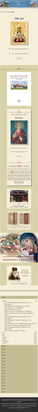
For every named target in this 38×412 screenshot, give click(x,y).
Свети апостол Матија (19, 148)
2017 (3, 370)
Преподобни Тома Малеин (19, 49)
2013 (3, 383)
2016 (3, 373)
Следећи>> (26, 166)
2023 (3, 352)
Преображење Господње (12, 309)
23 (12, 179)
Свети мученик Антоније (19, 151)
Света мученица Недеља (20, 53)
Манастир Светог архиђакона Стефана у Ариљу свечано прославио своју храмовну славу (18, 313)
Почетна (3, 12)
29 (16, 182)
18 (19, 176)
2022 (3, 355)
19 (22, 176)
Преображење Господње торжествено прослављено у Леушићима (17, 307)
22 (9, 179)
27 (26, 179)
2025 (3, 346)
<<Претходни (12, 166)
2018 (3, 367)
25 (19, 179)
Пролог (19, 58)
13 (26, 172)
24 (16, 179)
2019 (3, 364)
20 (26, 176)
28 (29, 179)
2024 (3, 349)
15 (9, 176)
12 (22, 172)
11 (19, 172)
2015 (3, 376)
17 (16, 176)
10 (16, 172)
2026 (3, 297)
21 (29, 176)
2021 (3, 358)
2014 (3, 380)
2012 (3, 386)
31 (22, 182)
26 (22, 179)
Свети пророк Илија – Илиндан (14, 330)
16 (12, 176)
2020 (3, 361)
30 (19, 182)
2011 (3, 389)
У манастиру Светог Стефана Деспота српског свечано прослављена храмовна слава (20, 324)
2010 (3, 392)
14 (29, 172)
